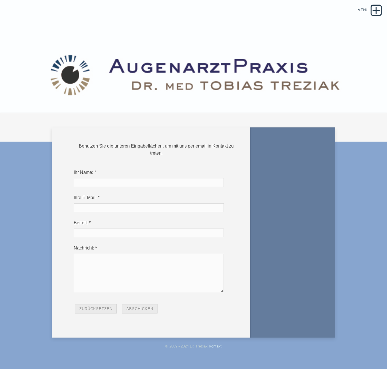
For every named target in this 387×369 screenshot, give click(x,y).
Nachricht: (84, 248)
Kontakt (215, 346)
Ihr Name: (83, 172)
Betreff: (81, 222)
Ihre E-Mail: (85, 197)
